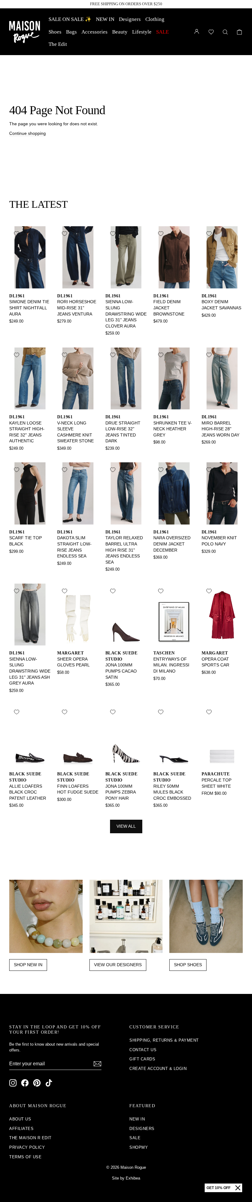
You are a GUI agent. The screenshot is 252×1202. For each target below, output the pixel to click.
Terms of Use (25, 1157)
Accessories (94, 32)
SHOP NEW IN (28, 964)
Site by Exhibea (126, 1178)
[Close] (237, 1187)
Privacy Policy (27, 1147)
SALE (162, 32)
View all (126, 826)
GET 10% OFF (218, 1188)
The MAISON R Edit (30, 1138)
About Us (20, 1119)
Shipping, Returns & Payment (164, 1040)
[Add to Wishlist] (16, 233)
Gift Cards (142, 1059)
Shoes (55, 32)
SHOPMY (138, 1147)
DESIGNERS (142, 1128)
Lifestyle (142, 32)
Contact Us (142, 1049)
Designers (130, 19)
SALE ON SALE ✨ (70, 19)
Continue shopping (27, 133)
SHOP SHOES (188, 964)
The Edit (58, 44)
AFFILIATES (21, 1128)
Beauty (120, 32)
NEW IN (105, 19)
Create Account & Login (158, 1068)
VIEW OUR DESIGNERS (118, 964)
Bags (71, 32)
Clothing (154, 19)
